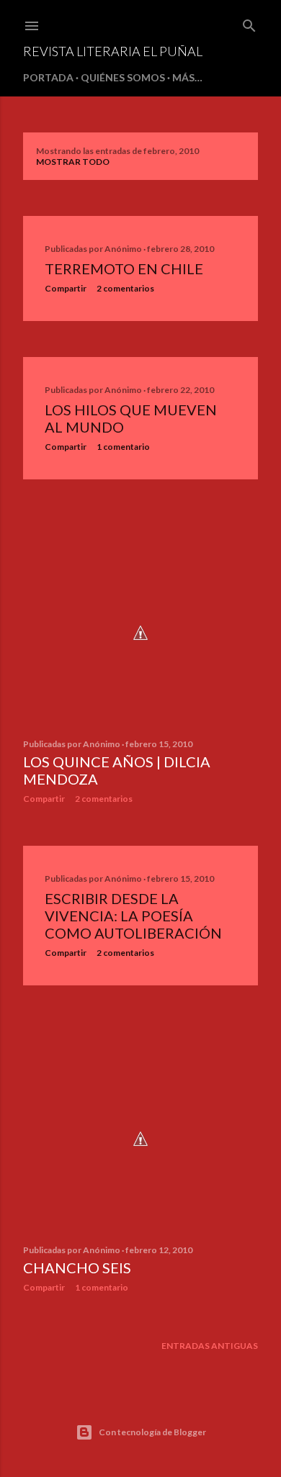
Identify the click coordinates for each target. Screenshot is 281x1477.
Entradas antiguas (209, 1345)
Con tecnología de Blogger (152, 1432)
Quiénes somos (123, 77)
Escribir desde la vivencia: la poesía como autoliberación (133, 915)
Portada (48, 77)
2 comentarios (125, 288)
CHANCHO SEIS (77, 1267)
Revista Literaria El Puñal (112, 51)
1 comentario (123, 446)
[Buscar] (249, 23)
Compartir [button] (65, 288)
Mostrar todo (73, 161)
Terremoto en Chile (124, 268)
